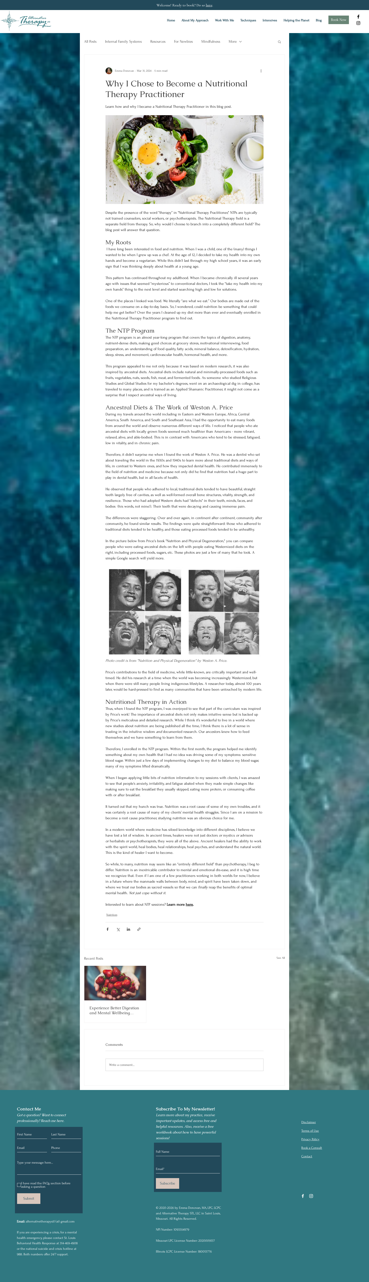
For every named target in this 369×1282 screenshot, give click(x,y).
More (233, 41)
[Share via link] (139, 929)
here (209, 5)
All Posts (90, 41)
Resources (157, 41)
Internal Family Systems (123, 41)
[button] (279, 41)
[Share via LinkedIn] (128, 929)
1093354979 (181, 1229)
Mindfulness (210, 41)
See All (281, 957)
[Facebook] (358, 16)
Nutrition (111, 914)
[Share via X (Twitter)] (118, 929)
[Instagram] (358, 23)
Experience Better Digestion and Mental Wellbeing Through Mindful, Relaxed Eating (114, 1010)
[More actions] (261, 70)
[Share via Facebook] (107, 929)
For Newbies (183, 41)
